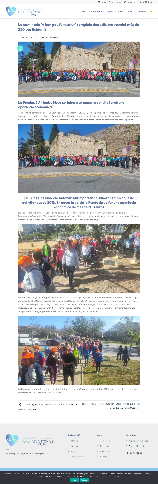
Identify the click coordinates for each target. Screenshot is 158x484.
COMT (130, 11)
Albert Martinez (53, 37)
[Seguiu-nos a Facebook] (138, 2)
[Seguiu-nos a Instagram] (140, 2)
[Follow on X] (143, 2)
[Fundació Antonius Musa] (25, 11)
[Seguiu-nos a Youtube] (148, 2)
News (121, 11)
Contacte (142, 11)
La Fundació (95, 11)
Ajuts (110, 11)
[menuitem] (151, 11)
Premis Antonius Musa (138, 440)
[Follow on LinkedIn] (146, 2)
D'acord (74, 480)
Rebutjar (84, 480)
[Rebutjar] (155, 478)
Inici (84, 11)
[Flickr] (151, 2)
